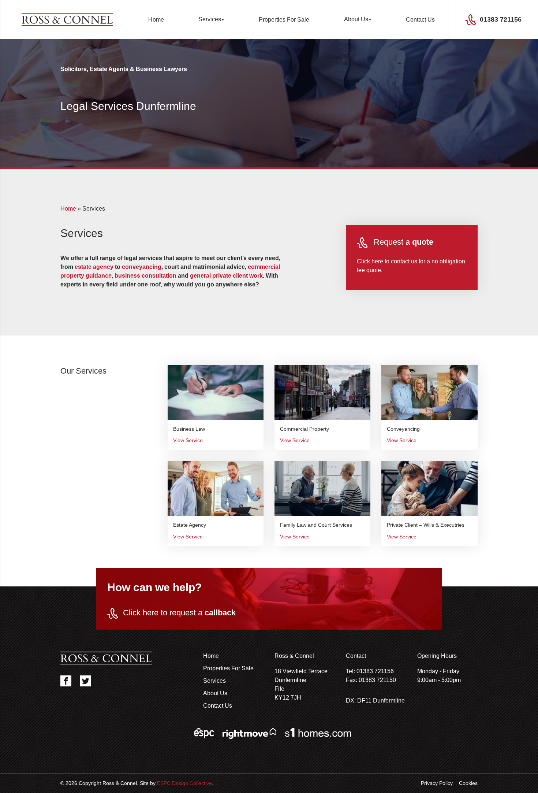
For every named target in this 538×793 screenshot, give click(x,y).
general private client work (226, 276)
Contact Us (420, 19)
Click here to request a (179, 612)
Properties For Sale (284, 19)
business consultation (145, 276)
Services (209, 19)
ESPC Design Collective (184, 783)
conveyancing (141, 267)
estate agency (94, 267)
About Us (356, 19)
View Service (188, 440)
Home (156, 19)
